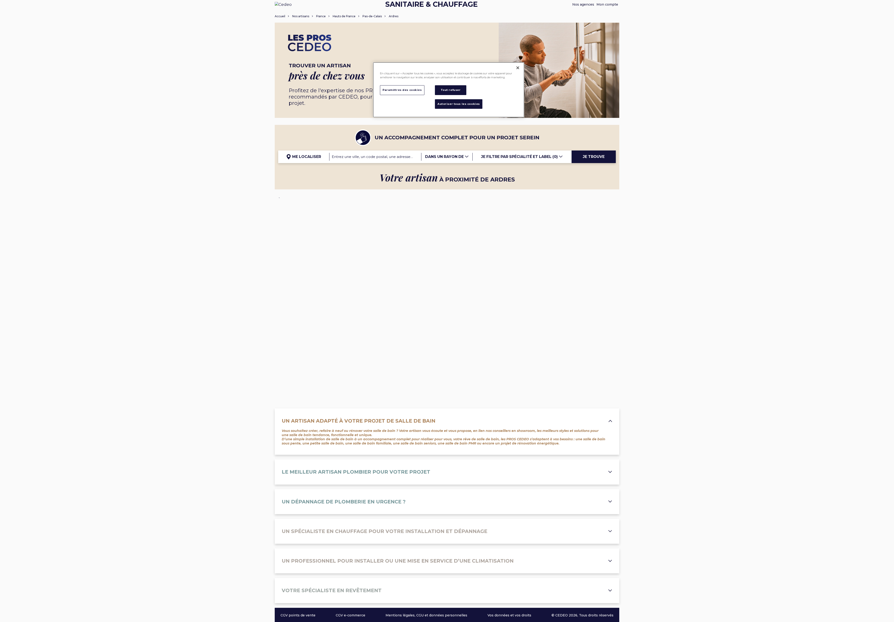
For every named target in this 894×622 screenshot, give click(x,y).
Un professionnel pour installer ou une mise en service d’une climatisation (398, 561)
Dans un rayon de (445, 156)
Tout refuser (451, 90)
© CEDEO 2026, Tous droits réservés (582, 615)
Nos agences (583, 4)
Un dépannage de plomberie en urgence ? (344, 502)
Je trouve (594, 156)
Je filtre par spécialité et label (519, 156)
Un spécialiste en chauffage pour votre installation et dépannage (384, 531)
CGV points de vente (298, 615)
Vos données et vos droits (509, 615)
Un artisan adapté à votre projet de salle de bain (358, 421)
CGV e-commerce (350, 615)
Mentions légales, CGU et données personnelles (426, 615)
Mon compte (607, 4)
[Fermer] (518, 68)
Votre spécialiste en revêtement (332, 590)
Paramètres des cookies (402, 90)
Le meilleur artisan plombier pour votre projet (356, 472)
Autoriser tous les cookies (458, 104)
